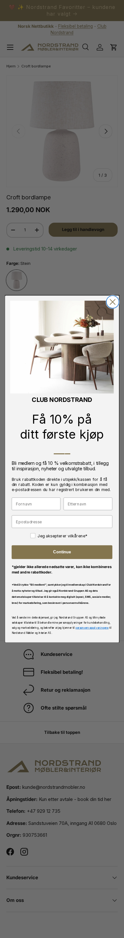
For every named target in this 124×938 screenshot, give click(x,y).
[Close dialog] (112, 302)
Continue (62, 552)
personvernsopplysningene (92, 627)
